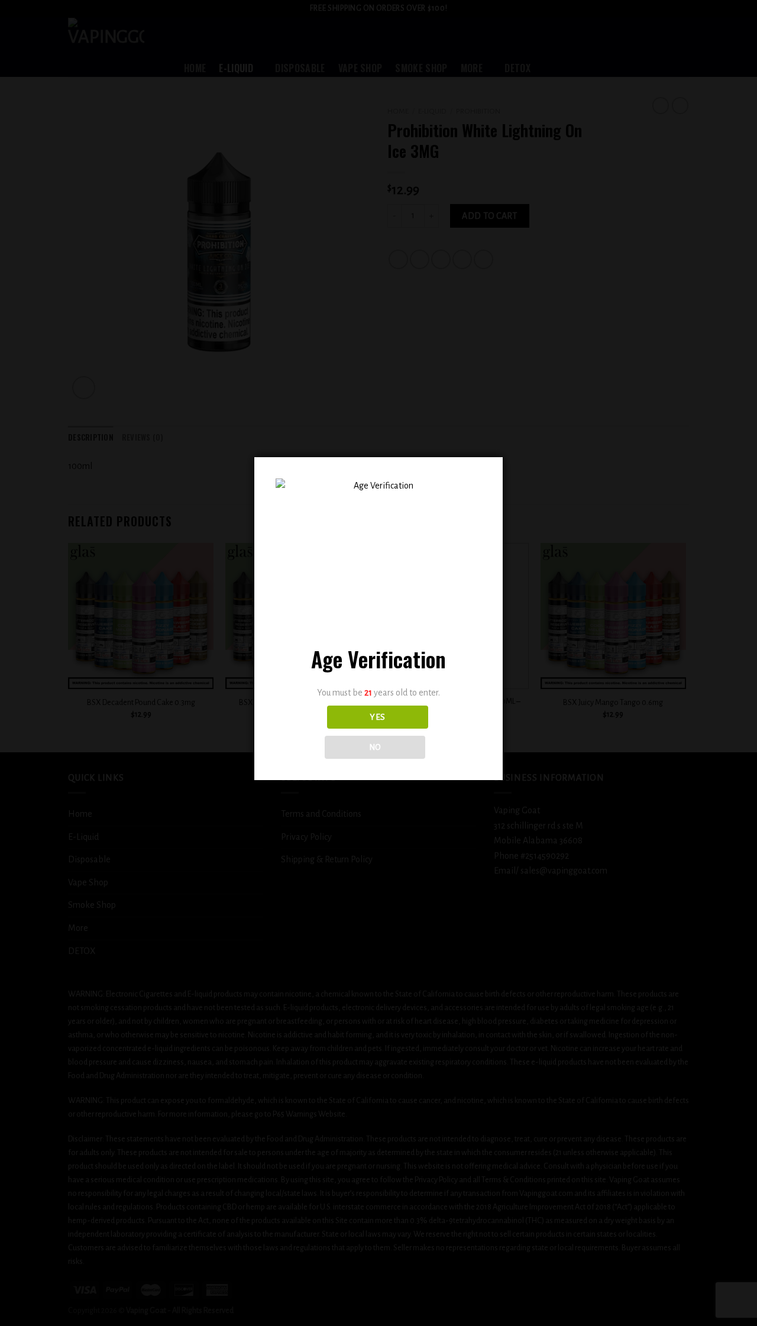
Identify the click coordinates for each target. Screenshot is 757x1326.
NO (375, 747)
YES (377, 717)
